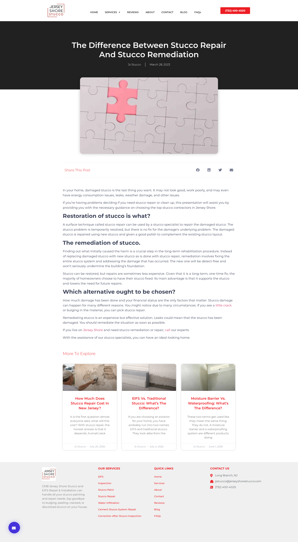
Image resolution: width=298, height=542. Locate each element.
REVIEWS (133, 12)
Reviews (159, 502)
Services (159, 483)
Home (158, 476)
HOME (94, 12)
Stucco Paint (106, 489)
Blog (157, 509)
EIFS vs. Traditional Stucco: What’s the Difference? (149, 403)
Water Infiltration (108, 502)
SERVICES (111, 12)
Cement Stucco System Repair (117, 509)
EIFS (100, 476)
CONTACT (167, 12)
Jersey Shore (93, 330)
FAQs (197, 12)
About (158, 489)
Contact (159, 496)
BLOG (183, 12)
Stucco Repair (106, 496)
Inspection (104, 483)
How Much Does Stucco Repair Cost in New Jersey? (90, 403)
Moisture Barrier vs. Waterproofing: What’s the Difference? (208, 403)
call (167, 330)
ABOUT (150, 12)
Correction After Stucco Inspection (119, 516)
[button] (14, 527)
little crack (224, 305)
